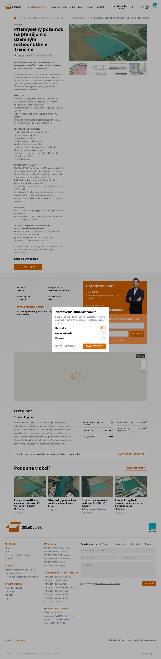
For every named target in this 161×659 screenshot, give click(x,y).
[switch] (103, 327)
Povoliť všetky (94, 346)
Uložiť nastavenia (65, 346)
